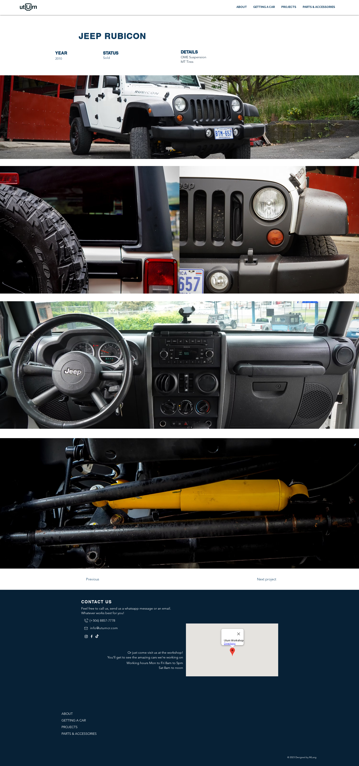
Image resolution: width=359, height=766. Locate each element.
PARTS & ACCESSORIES (79, 734)
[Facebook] (92, 636)
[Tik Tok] (97, 636)
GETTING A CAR (73, 720)
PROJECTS (69, 727)
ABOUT (67, 714)
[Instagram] (86, 636)
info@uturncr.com (104, 628)
